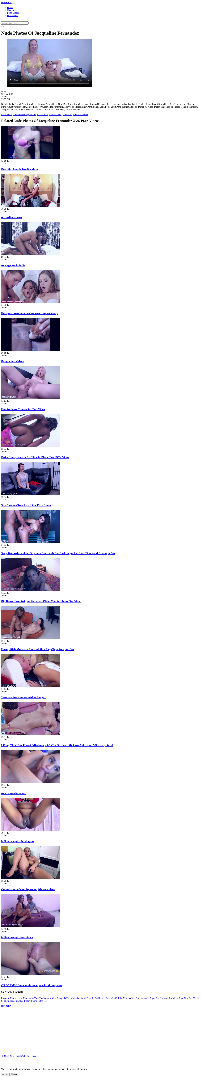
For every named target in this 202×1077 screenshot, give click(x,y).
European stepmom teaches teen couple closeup (29, 313)
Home (10, 7)
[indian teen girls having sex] (30, 830)
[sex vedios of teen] (30, 206)
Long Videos (13, 13)
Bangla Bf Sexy (64, 998)
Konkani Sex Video (169, 998)
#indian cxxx (55, 114)
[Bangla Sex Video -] (30, 350)
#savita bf (67, 114)
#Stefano (17, 114)
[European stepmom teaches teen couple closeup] (30, 302)
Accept (5, 1074)
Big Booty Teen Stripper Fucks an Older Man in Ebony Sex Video (41, 601)
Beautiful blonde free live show (19, 169)
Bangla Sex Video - (12, 361)
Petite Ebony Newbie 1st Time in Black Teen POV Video (35, 457)
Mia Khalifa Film (114, 998)
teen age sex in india (13, 265)
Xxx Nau (38, 998)
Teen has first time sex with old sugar (23, 697)
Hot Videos (12, 15)
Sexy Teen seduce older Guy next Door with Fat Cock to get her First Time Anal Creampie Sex (58, 553)
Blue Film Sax (185, 998)
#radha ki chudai (80, 114)
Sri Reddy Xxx (99, 998)
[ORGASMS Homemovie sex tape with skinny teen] (30, 974)
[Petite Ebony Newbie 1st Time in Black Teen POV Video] (30, 446)
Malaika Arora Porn (81, 998)
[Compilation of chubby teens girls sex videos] (30, 878)
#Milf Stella (6, 114)
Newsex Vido (49, 998)
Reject (14, 1074)
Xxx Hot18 (28, 998)
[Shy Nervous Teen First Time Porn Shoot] (30, 494)
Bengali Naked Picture (20, 1001)
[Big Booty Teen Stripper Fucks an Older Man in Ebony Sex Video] (30, 590)
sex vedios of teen (11, 217)
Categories (12, 10)
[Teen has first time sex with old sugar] (30, 686)
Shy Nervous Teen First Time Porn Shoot (26, 505)
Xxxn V (18, 998)
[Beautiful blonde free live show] (30, 158)
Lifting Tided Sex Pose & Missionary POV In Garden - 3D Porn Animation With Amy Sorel (57, 745)
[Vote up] (2, 91)
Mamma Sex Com (131, 998)
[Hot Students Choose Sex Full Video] (30, 398)
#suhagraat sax (29, 114)
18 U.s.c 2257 (7, 1056)
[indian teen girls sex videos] (30, 926)
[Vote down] (5, 91)
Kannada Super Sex (150, 998)
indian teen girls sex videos (17, 937)
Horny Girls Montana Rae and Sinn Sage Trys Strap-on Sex (37, 649)
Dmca (33, 1056)
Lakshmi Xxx (7, 998)
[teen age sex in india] (30, 254)
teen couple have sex (13, 793)
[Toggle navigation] (13, 3)
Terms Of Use (22, 1056)
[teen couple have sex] (30, 782)
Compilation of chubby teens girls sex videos (28, 889)
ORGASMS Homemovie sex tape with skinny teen (31, 985)
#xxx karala (42, 114)
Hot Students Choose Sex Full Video (23, 409)
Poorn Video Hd (39, 1001)
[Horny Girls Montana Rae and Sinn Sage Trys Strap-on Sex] (30, 638)
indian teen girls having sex (17, 841)
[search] (2, 26)
